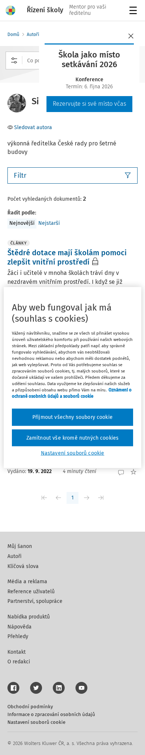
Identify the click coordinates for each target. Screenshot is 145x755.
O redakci (18, 662)
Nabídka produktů (28, 617)
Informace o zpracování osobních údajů (51, 714)
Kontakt (16, 652)
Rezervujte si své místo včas (89, 103)
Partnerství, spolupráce (34, 601)
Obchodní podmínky (30, 706)
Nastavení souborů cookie (36, 722)
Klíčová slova (23, 566)
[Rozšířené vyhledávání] (14, 60)
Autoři (33, 34)
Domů (13, 34)
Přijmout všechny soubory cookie (72, 417)
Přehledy (17, 636)
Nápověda (19, 627)
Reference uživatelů (31, 591)
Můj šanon (19, 546)
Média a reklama (27, 581)
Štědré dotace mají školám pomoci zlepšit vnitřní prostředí (67, 257)
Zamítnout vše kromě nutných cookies (72, 437)
